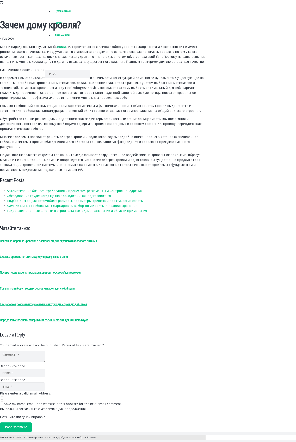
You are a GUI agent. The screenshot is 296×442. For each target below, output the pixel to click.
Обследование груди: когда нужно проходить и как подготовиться (59, 196)
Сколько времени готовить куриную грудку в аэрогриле (34, 256)
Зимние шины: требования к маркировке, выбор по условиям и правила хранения (72, 206)
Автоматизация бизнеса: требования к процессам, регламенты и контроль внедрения (75, 191)
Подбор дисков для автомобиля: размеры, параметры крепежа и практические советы (75, 201)
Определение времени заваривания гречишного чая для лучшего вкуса (44, 320)
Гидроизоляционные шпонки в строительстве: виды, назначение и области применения (77, 211)
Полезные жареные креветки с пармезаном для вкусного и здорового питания (48, 241)
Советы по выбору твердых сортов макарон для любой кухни (37, 288)
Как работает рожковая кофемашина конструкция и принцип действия (43, 304)
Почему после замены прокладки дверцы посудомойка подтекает (40, 272)
